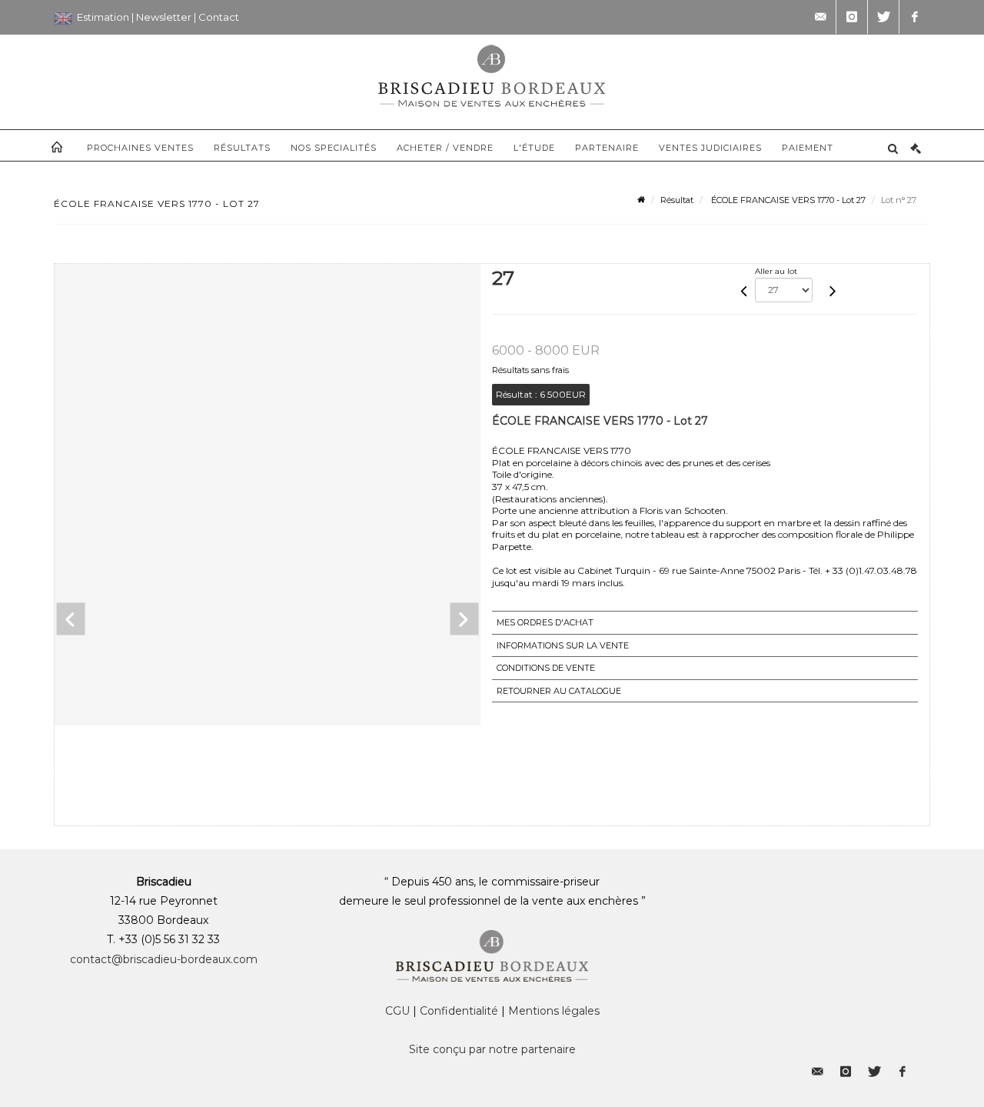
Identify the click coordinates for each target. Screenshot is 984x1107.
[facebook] (914, 17)
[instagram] (851, 17)
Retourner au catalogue (559, 690)
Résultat (676, 200)
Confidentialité (459, 1011)
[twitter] (883, 17)
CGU (397, 1011)
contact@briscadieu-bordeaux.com (164, 959)
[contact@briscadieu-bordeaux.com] (820, 17)
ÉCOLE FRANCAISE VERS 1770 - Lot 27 (787, 200)
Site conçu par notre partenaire (492, 1049)
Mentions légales (554, 1011)
